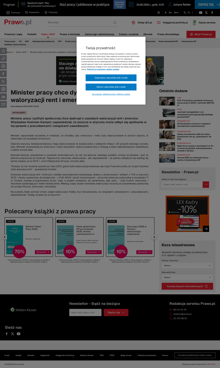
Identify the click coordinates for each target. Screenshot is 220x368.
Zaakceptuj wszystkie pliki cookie (111, 77)
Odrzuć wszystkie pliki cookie (111, 87)
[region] (111, 71)
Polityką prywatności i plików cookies (103, 69)
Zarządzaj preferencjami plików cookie (111, 94)
